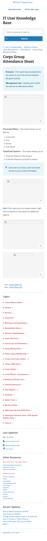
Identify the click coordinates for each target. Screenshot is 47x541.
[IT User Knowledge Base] (22, 2)
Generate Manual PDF (12, 445)
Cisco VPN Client (8, 492)
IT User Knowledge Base (12, 47)
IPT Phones (6, 485)
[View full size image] (23, 109)
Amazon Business (9, 477)
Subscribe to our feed (11, 532)
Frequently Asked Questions (12, 465)
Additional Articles (30, 47)
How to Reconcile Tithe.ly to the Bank (17, 521)
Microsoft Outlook (8, 467)
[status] (23, 79)
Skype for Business (9, 469)
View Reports (25, 49)
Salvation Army (14, 9)
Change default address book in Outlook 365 (20, 516)
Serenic (5, 494)
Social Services (8, 499)
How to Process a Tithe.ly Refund (15, 519)
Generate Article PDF (12, 441)
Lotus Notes (7, 481)
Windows (6, 488)
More (5, 524)
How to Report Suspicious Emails (15, 511)
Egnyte (5, 496)
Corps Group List (15, 287)
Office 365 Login (32, 9)
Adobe (5, 490)
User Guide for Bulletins (12, 514)
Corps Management (10, 49)
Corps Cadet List (15, 284)
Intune (5, 479)
